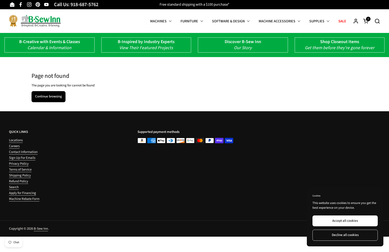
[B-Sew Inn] (35, 21)
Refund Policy (18, 181)
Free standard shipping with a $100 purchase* (194, 4)
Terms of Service (20, 169)
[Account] (356, 21)
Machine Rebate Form (24, 199)
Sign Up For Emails (22, 157)
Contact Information (23, 152)
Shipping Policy (20, 175)
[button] (377, 21)
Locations (16, 140)
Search (14, 187)
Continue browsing (48, 96)
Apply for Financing (22, 193)
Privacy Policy (19, 163)
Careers (14, 146)
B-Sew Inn (41, 228)
